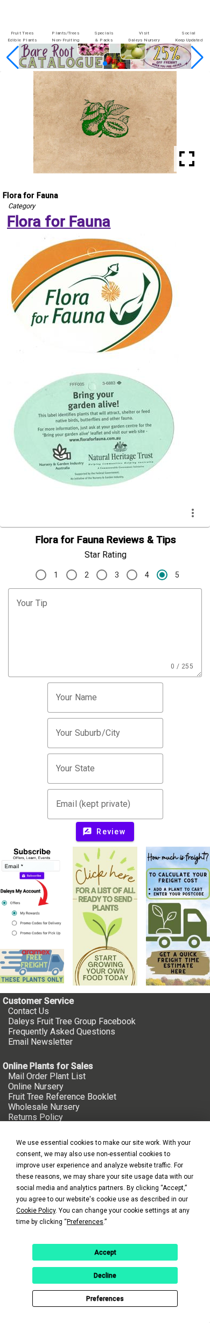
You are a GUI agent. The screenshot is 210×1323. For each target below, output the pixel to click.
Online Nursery (36, 1086)
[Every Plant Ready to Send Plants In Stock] (105, 916)
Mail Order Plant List (47, 1076)
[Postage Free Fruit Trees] (32, 966)
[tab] (22, 37)
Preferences (105, 1299)
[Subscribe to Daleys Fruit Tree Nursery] (32, 893)
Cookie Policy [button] (35, 1210)
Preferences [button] (85, 1222)
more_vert (192, 512)
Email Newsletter (40, 1042)
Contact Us (28, 1011)
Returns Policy (35, 1117)
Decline (105, 1275)
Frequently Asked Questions (61, 1031)
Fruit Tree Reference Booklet (62, 1097)
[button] (88, 64)
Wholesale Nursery (44, 1107)
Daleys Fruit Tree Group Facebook (72, 1021)
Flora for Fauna (59, 221)
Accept (105, 1252)
